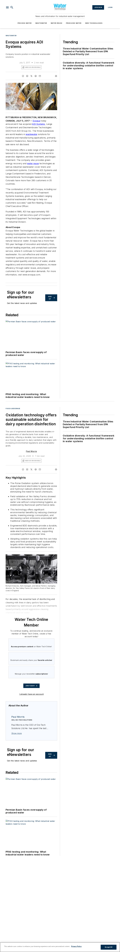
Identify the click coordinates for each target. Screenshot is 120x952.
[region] (60, 947)
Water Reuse (56, 23)
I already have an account (31, 694)
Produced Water (73, 23)
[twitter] (31, 76)
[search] (12, 7)
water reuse (33, 163)
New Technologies (93, 23)
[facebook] (23, 76)
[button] (7, 7)
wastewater (31, 134)
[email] (40, 76)
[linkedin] (27, 76)
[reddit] (35, 76)
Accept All (108, 947)
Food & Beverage (13, 408)
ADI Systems (38, 124)
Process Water (25, 23)
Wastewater (41, 23)
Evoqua (36, 121)
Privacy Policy (76, 946)
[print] (56, 76)
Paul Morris (31, 451)
